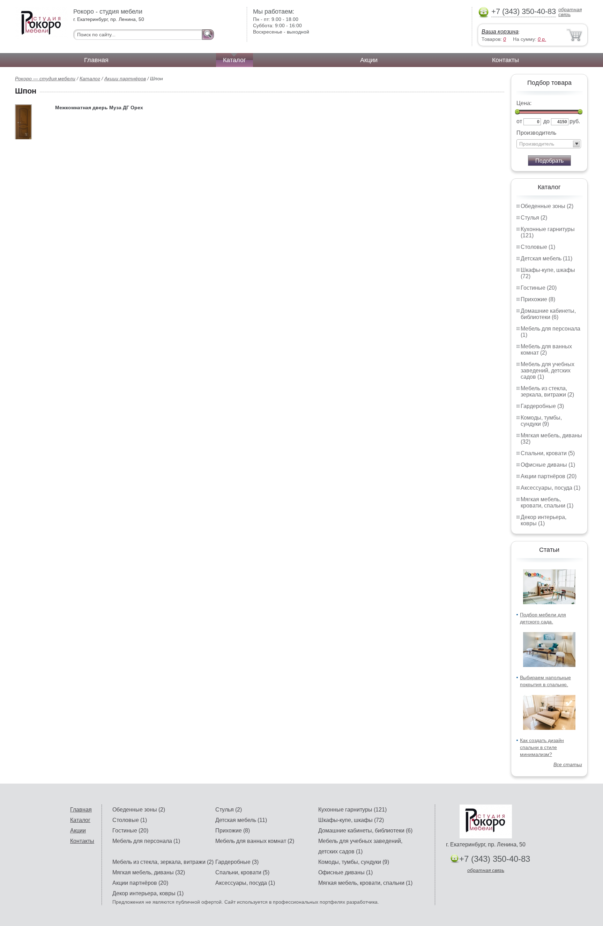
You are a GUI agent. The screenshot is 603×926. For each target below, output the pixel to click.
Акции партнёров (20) (548, 476)
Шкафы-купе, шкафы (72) (351, 820)
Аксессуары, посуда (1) (550, 488)
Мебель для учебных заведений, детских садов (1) (547, 370)
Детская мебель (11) (546, 258)
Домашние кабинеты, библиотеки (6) (548, 314)
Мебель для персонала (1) (146, 841)
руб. (575, 121)
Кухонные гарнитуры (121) (352, 810)
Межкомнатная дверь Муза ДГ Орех (99, 107)
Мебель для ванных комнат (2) (546, 349)
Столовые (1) (538, 247)
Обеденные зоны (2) (547, 206)
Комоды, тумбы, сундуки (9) (541, 421)
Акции (369, 60)
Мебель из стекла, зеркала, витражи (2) (547, 391)
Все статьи (567, 764)
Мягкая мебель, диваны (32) (148, 872)
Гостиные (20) (539, 288)
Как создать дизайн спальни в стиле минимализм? (542, 747)
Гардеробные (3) (542, 406)
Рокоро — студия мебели (45, 78)
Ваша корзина (500, 32)
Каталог (234, 60)
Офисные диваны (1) (548, 465)
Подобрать (549, 161)
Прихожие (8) (538, 299)
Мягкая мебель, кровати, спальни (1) (547, 502)
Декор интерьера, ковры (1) (543, 520)
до (546, 121)
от (519, 121)
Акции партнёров (125, 78)
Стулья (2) (534, 218)
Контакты (505, 60)
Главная (96, 60)
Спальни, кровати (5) (548, 453)
